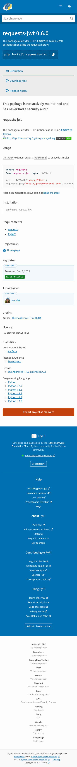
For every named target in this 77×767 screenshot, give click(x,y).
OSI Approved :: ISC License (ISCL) (27, 372)
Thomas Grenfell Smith (25, 318)
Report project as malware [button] (38, 412)
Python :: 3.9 (15, 401)
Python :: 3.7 (15, 393)
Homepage (13, 250)
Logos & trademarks (38, 538)
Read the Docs (51, 193)
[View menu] (60, 6)
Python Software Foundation (44, 756)
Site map (57, 759)
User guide (37, 497)
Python (12, 382)
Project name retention (37, 502)
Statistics (38, 534)
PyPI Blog (37, 525)
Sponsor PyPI (38, 575)
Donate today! (38, 463)
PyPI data (9, 265)
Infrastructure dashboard (37, 529)
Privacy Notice (37, 611)
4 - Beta (12, 351)
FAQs (38, 506)
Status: (38, 455)
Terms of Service (37, 598)
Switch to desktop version (38, 626)
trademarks (19, 756)
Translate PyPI (37, 570)
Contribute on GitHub (37, 566)
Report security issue (38, 602)
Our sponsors (38, 543)
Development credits (37, 579)
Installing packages (37, 488)
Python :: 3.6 (15, 390)
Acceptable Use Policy (37, 616)
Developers (14, 361)
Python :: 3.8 (15, 397)
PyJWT (12, 234)
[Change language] (69, 6)
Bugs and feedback (38, 561)
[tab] (38, 71)
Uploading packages (37, 493)
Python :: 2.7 (15, 386)
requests (13, 229)
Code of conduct (37, 607)
